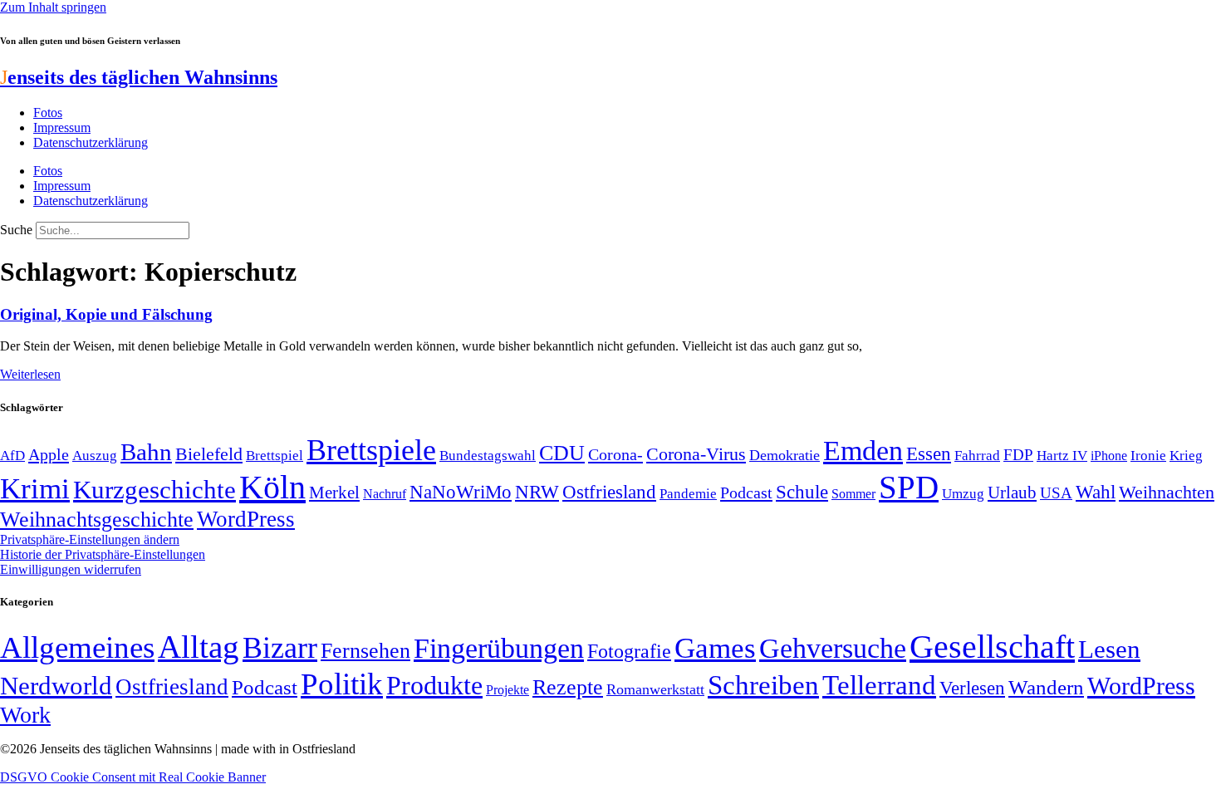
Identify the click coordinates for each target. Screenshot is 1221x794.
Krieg (1186, 455)
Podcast (746, 492)
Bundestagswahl (487, 455)
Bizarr (280, 647)
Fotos (47, 112)
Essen (928, 454)
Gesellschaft (992, 646)
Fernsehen (365, 651)
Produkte (434, 685)
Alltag (198, 646)
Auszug (94, 455)
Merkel (334, 492)
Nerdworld (56, 685)
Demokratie (784, 455)
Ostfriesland (609, 491)
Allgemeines (77, 647)
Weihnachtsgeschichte (97, 519)
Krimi (35, 489)
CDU (562, 453)
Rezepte (567, 687)
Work (25, 715)
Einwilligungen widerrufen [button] (70, 569)
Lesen (1109, 649)
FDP (1018, 454)
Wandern (1046, 687)
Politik (342, 684)
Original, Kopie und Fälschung (106, 314)
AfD (12, 455)
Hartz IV (1062, 455)
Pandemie (688, 494)
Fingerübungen (499, 648)
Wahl (1096, 491)
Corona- (615, 454)
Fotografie (629, 651)
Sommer (853, 494)
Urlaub (1012, 492)
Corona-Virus (696, 454)
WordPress (246, 519)
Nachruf (384, 494)
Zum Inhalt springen (53, 7)
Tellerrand (879, 685)
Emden (863, 450)
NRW (537, 491)
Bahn (146, 452)
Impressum (62, 127)
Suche (16, 230)
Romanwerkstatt (655, 689)
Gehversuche (832, 648)
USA (1056, 493)
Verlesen (972, 687)
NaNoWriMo (460, 492)
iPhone (1109, 455)
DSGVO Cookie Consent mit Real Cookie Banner (133, 777)
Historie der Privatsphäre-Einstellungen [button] (102, 554)
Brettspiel (274, 455)
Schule (802, 491)
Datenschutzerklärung (90, 142)
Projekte (507, 690)
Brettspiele (371, 450)
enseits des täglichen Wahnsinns (138, 77)
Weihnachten (1166, 492)
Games (715, 648)
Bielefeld (209, 454)
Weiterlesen (30, 374)
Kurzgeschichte (154, 489)
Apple (48, 454)
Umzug (963, 494)
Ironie (1148, 455)
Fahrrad (977, 455)
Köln (272, 487)
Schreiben (763, 685)
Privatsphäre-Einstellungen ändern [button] (89, 539)
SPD (909, 487)
